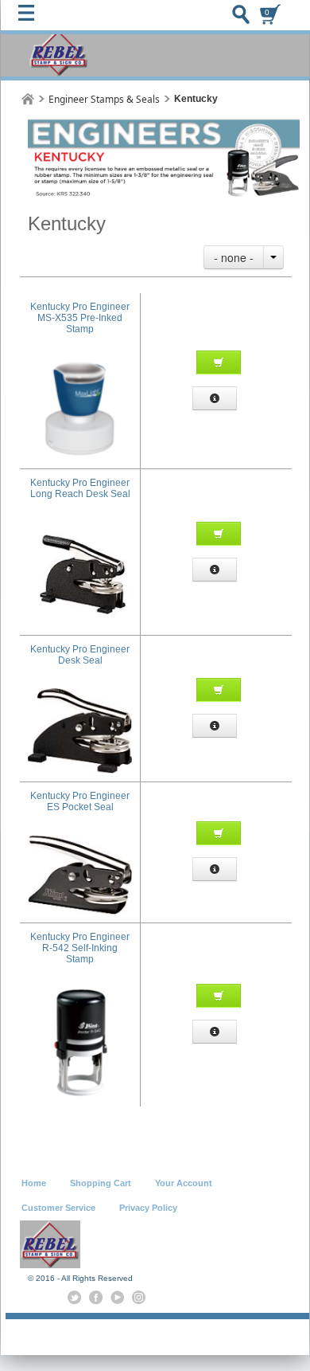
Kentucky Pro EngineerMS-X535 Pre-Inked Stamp (80, 318)
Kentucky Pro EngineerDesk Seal (80, 655)
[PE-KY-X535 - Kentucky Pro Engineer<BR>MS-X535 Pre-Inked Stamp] (80, 362)
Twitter (74, 1298)
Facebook (96, 1298)
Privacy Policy (148, 1207)
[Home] (27, 99)
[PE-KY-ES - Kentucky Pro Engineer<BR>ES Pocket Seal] (80, 840)
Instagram (138, 1298)
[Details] (214, 398)
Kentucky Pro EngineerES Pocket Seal (80, 801)
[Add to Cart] (218, 362)
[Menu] (30, 16)
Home (33, 1183)
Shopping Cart (100, 1183)
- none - (234, 257)
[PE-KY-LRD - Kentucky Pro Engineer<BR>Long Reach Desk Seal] (80, 527)
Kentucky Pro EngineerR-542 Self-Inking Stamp (80, 948)
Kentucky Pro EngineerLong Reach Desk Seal (80, 488)
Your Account (183, 1183)
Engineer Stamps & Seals (104, 99)
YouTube (117, 1298)
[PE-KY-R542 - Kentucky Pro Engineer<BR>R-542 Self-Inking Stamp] (80, 992)
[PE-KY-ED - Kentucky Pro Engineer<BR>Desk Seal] (80, 693)
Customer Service (58, 1207)
